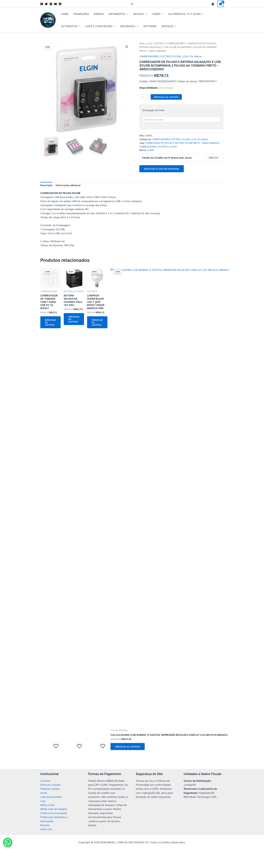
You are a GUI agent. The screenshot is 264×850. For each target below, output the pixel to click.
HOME (64, 13)
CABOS (156, 13)
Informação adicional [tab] (68, 185)
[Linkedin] (60, 4)
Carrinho (45, 780)
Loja (42, 801)
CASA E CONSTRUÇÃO (98, 26)
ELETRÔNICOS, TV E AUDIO (184, 13)
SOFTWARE (149, 26)
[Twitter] (46, 4)
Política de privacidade (53, 813)
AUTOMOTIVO (69, 26)
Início (142, 43)
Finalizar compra (50, 788)
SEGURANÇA (127, 26)
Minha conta (47, 805)
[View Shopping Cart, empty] (220, 4)
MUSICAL (138, 13)
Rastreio (45, 825)
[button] (132, 4)
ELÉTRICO (159, 43)
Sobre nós (46, 829)
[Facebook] (41, 4)
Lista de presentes (51, 796)
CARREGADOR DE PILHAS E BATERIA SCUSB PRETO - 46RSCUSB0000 (182, 143)
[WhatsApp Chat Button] (7, 842)
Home (43, 792)
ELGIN (177, 56)
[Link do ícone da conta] (212, 3)
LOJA (149, 43)
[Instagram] (51, 4)
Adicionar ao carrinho (166, 96)
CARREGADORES (176, 43)
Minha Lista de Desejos (53, 809)
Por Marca (196, 56)
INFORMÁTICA (117, 13)
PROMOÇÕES (81, 13)
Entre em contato (50, 784)
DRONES (99, 13)
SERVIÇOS (167, 26)
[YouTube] (55, 4)
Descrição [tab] (46, 185)
